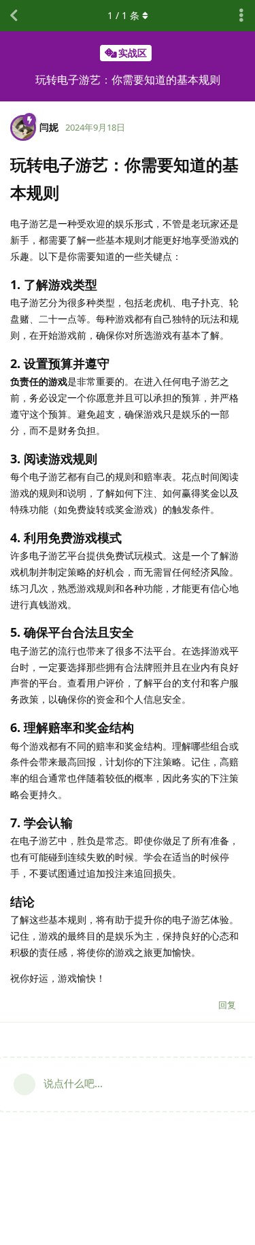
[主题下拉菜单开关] (241, 15)
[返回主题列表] (13, 15)
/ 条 (123, 15)
